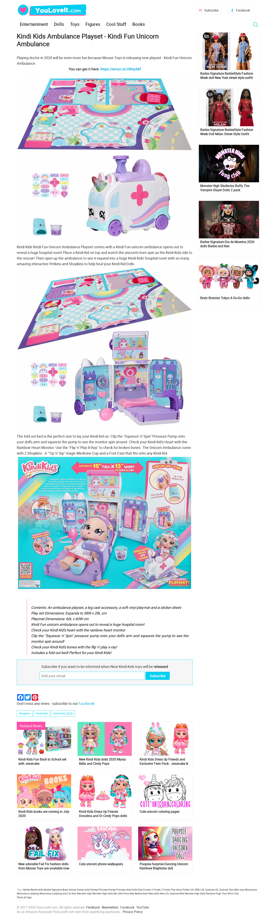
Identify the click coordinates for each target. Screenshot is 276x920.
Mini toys (239, 889)
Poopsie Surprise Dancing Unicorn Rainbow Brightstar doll (164, 866)
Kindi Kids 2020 (63, 713)
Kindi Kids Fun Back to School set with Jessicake (42, 761)
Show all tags (24, 897)
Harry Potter (182, 889)
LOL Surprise (207, 889)
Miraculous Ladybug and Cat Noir (58, 893)
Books (138, 24)
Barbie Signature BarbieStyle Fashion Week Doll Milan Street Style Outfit (226, 132)
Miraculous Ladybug (28, 893)
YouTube (142, 907)
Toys (74, 24)
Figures (92, 24)
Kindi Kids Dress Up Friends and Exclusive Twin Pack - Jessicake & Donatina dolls (164, 761)
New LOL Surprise (169, 893)
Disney (72, 889)
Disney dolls (83, 889)
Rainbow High (213, 893)
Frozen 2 (158, 889)
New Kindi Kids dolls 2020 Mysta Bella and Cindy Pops (102, 761)
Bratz (65, 889)
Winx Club (233, 893)
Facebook (243, 10)
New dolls (153, 893)
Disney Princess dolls (119, 889)
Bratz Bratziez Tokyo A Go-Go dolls (225, 298)
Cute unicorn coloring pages (159, 811)
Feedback (93, 907)
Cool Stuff (116, 24)
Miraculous (251, 889)
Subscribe (211, 10)
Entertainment (34, 24)
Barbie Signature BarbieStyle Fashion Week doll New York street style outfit (226, 75)
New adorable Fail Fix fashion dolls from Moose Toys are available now (43, 866)
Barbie (26, 889)
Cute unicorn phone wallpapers (101, 864)
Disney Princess (99, 889)
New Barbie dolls (139, 893)
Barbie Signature (53, 889)
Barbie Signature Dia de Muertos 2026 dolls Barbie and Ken (227, 244)
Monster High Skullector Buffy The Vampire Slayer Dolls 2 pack (224, 188)
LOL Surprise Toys (224, 889)
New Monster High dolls (192, 893)
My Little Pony (121, 893)
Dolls (59, 24)
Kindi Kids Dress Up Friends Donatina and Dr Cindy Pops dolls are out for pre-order (103, 813)
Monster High (84, 893)
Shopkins (25, 713)
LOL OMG (195, 889)
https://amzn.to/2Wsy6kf (120, 69)
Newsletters (110, 907)
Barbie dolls (37, 889)
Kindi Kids (42, 713)
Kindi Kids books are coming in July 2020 (43, 813)
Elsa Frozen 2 (145, 889)
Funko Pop (169, 889)
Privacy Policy (133, 912)
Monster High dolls (102, 893)
